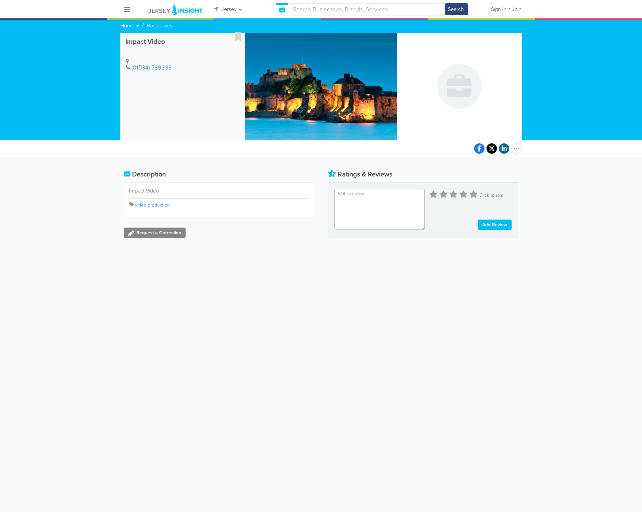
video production (152, 205)
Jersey (228, 9)
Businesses (160, 25)
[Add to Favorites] (238, 36)
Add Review (494, 224)
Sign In (499, 9)
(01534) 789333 (151, 67)
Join (517, 9)
